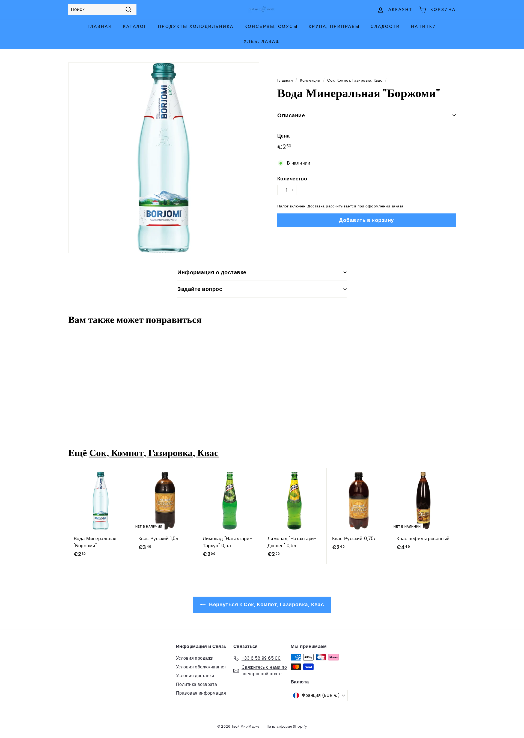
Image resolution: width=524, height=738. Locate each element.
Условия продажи (194, 658)
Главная (285, 80)
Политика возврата (196, 684)
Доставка (316, 206)
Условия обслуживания (201, 667)
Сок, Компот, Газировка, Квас (354, 80)
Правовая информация (201, 693)
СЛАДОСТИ (385, 26)
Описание (291, 115)
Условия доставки (195, 675)
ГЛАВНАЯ (100, 26)
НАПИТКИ (423, 26)
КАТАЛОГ (135, 26)
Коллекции (310, 80)
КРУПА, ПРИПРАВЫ (334, 26)
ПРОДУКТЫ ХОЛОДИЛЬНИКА (196, 26)
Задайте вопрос (199, 289)
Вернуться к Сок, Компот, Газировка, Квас (266, 604)
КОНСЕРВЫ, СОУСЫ (271, 26)
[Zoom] (164, 158)
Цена (283, 135)
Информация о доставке (211, 272)
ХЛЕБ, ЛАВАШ (262, 41)
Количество (292, 178)
